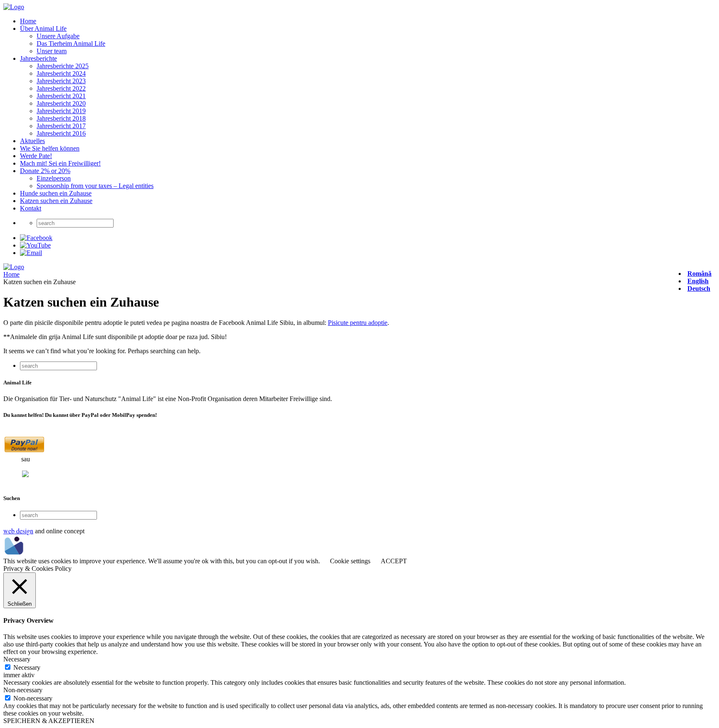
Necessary (26, 667)
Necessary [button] (16, 659)
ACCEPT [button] (394, 561)
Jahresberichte (38, 58)
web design (18, 530)
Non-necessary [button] (22, 689)
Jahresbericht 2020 (61, 103)
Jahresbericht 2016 (61, 133)
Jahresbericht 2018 (61, 118)
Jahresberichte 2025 (63, 65)
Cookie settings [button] (350, 561)
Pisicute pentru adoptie (357, 322)
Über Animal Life (43, 28)
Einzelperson (54, 178)
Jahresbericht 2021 (61, 95)
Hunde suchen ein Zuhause (56, 193)
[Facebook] (36, 237)
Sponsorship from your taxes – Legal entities (95, 185)
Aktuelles (32, 140)
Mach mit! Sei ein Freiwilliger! (60, 163)
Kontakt (30, 208)
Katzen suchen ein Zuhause (56, 200)
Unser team (52, 50)
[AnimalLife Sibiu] (13, 6)
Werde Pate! (36, 155)
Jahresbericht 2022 (61, 88)
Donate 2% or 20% (45, 170)
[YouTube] (35, 245)
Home (28, 21)
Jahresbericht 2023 (61, 80)
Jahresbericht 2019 (61, 110)
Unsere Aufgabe (58, 36)
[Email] (31, 252)
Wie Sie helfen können (49, 148)
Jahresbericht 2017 (61, 125)
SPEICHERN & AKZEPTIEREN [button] (48, 720)
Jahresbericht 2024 (61, 73)
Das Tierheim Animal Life (71, 43)
